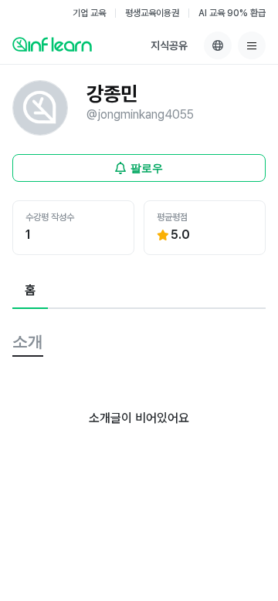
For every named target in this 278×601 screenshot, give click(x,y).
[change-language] (218, 45)
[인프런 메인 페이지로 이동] (52, 44)
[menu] (252, 45)
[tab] (30, 291)
